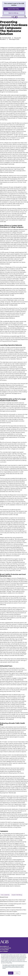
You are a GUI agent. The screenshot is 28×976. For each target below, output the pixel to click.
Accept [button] (10, 973)
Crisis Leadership (5, 894)
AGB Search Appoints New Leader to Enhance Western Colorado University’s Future (13, 914)
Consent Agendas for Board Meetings (10, 907)
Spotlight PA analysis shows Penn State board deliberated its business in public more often (13, 900)
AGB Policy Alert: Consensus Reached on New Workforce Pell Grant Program (13, 910)
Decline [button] (17, 973)
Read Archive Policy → (14, 9)
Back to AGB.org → (14, 13)
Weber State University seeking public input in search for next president (13, 904)
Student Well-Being (17, 894)
